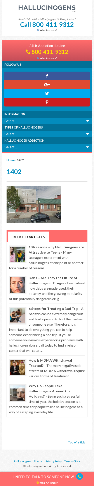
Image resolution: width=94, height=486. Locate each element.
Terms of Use (72, 461)
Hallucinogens (22, 461)
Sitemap (38, 461)
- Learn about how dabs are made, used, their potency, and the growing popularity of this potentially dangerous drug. (47, 288)
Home (11, 160)
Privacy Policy (54, 461)
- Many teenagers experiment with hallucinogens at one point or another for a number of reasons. (46, 257)
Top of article (76, 442)
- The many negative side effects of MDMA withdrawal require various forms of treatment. (57, 368)
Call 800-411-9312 (47, 24)
